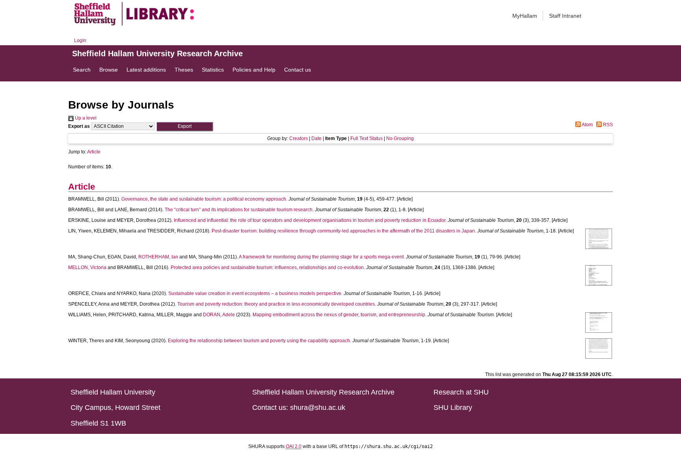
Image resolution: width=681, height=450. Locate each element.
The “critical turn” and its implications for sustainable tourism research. (239, 209)
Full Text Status (366, 138)
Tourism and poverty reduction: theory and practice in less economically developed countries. (276, 304)
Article (93, 152)
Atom (587, 124)
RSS (607, 124)
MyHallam (524, 16)
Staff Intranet (565, 16)
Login (80, 40)
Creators (298, 138)
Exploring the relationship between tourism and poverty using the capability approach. (259, 340)
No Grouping (400, 138)
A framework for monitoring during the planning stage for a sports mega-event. (322, 257)
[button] (184, 126)
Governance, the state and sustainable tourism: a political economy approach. (204, 199)
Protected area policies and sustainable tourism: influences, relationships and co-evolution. (268, 267)
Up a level (85, 118)
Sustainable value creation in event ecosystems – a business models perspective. (255, 293)
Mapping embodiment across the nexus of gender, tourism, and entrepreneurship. (339, 314)
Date (316, 138)
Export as (79, 126)
